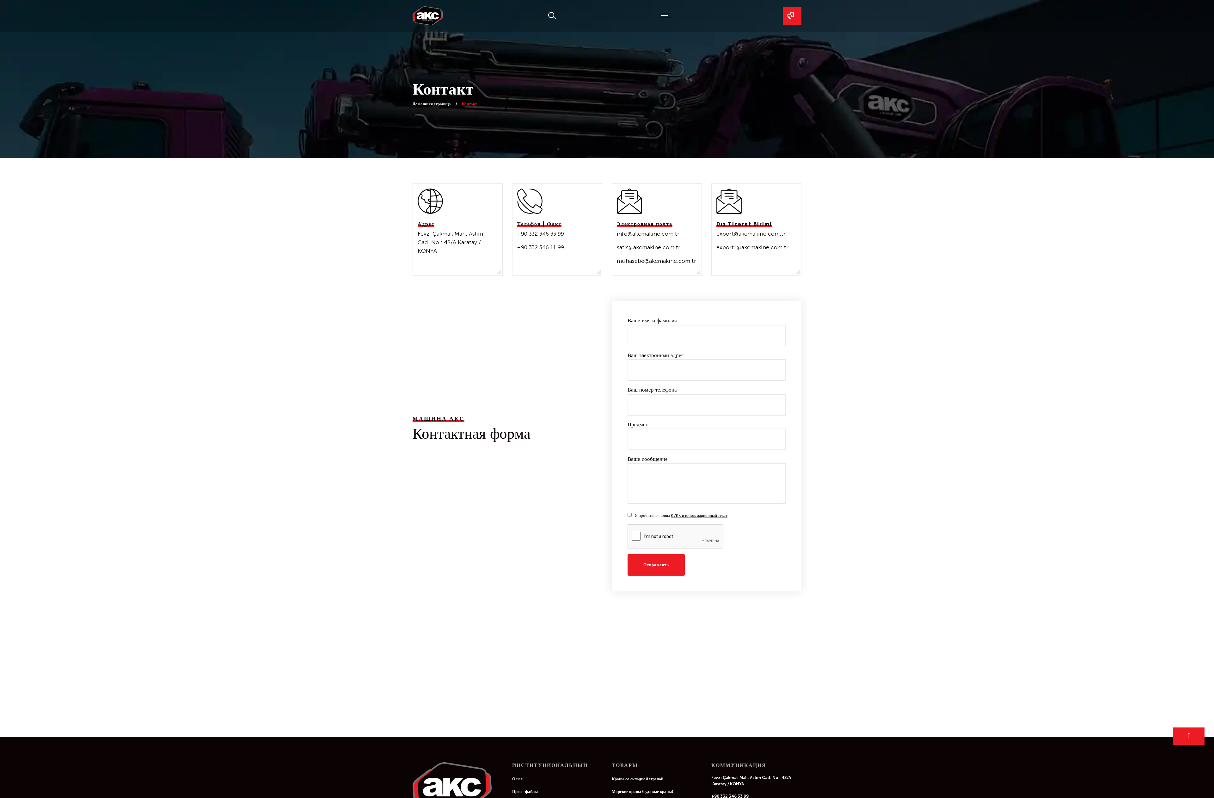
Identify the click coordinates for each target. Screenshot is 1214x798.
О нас (517, 788)
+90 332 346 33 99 (540, 238)
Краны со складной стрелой (637, 788)
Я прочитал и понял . (681, 525)
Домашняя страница (432, 104)
